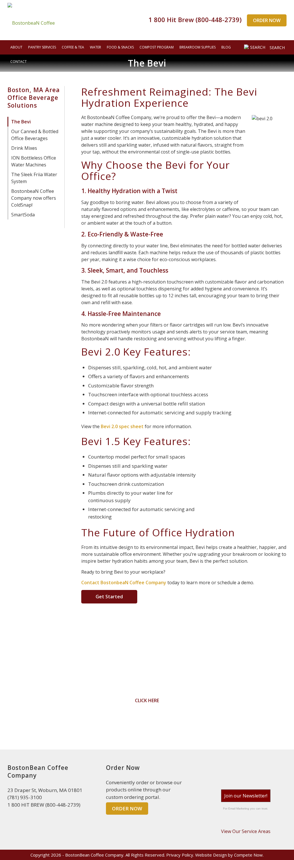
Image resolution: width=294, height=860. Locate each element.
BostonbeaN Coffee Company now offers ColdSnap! (33, 198)
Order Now (267, 20)
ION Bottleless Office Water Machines (33, 161)
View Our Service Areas (245, 831)
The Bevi (21, 122)
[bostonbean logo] (31, 20)
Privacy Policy (179, 855)
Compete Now (248, 855)
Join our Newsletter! (245, 796)
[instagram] (259, 770)
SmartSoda (23, 214)
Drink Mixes (24, 148)
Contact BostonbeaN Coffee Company (123, 582)
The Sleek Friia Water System (34, 178)
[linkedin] (246, 770)
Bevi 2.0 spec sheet (122, 426)
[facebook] (233, 770)
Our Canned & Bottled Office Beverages (34, 134)
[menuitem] (16, 47)
